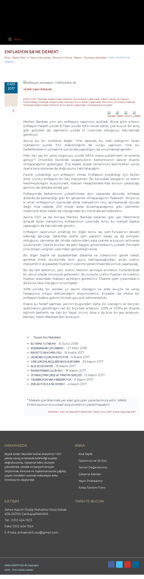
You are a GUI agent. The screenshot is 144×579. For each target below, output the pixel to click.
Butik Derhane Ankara (14, 577)
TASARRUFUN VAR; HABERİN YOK (51, 379)
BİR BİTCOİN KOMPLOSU (46, 352)
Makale (78, 57)
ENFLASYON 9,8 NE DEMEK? (48, 384)
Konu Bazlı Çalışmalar (87, 98)
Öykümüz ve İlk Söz (92, 460)
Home (7, 57)
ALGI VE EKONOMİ (42, 366)
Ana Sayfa (85, 454)
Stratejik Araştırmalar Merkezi (55, 98)
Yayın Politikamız (91, 481)
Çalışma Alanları (90, 474)
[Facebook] (111, 564)
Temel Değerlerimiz (93, 467)
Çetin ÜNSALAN (42, 89)
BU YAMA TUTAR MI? (43, 343)
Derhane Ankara (38, 577)
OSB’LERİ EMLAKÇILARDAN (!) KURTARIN (55, 361)
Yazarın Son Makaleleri (47, 337)
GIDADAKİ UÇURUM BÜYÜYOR (49, 357)
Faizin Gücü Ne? (102, 411)
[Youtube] (127, 564)
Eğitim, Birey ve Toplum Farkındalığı (31, 57)
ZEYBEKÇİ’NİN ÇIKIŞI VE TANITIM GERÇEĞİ (56, 375)
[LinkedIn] (135, 564)
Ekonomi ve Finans (62, 57)
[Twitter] (119, 564)
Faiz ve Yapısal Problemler (76, 411)
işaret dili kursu (59, 577)
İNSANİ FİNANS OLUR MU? (47, 370)
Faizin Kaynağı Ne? (124, 411)
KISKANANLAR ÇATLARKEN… (48, 348)
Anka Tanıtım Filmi (92, 487)
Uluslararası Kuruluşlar (95, 57)
